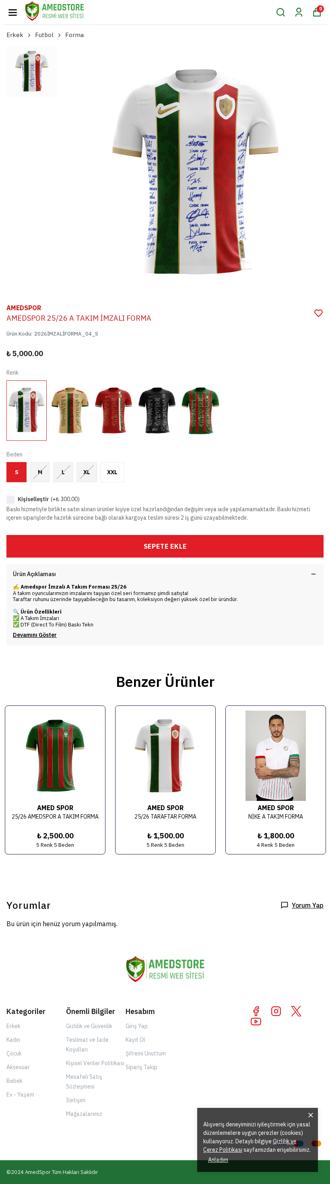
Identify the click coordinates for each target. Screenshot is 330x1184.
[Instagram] (276, 1011)
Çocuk (14, 1053)
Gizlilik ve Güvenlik (89, 1026)
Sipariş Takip (141, 1067)
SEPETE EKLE (165, 546)
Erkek (14, 35)
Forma (74, 35)
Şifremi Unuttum (146, 1053)
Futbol (44, 35)
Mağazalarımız (84, 1114)
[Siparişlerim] (299, 12)
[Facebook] (256, 1011)
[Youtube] (256, 1021)
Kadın (13, 1039)
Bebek (14, 1080)
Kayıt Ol (135, 1039)
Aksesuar (18, 1067)
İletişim (75, 1100)
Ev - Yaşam (20, 1094)
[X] (296, 1011)
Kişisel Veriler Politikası (95, 1063)
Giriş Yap (137, 1026)
